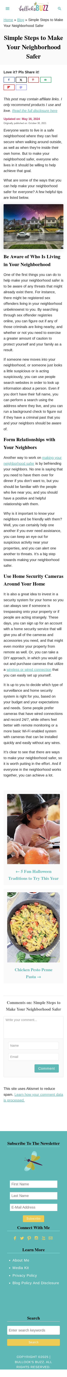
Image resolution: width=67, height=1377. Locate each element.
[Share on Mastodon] (21, 87)
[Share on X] (21, 80)
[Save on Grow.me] (55, 80)
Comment (46, 1068)
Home (8, 20)
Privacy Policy (25, 1275)
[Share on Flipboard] (9, 87)
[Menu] (7, 9)
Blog (20, 20)
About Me (21, 1260)
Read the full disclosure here (34, 111)
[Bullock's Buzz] (33, 8)
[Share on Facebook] (9, 80)
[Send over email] (45, 80)
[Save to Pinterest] (33, 80)
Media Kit (21, 1268)
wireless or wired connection (29, 670)
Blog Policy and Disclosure (36, 1283)
